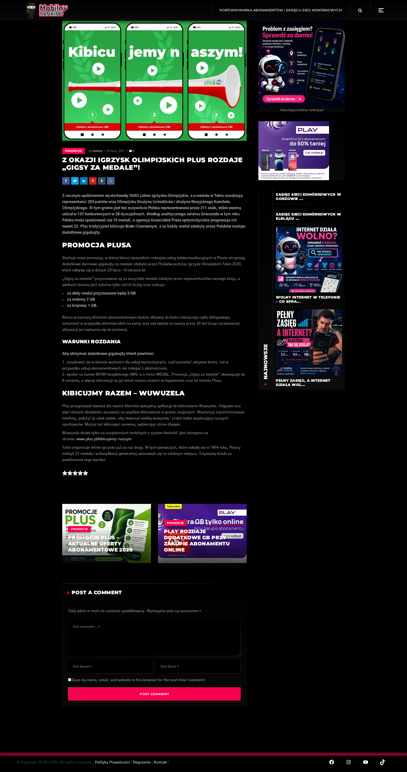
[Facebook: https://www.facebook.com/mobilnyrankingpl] (331, 762)
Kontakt (160, 762)
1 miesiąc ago (103, 529)
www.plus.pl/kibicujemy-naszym (104, 439)
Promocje (73, 151)
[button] (381, 10)
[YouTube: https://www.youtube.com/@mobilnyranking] (365, 762)
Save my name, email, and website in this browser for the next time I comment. (139, 680)
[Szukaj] (360, 10)
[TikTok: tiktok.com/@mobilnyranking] (382, 762)
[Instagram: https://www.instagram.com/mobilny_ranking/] (348, 762)
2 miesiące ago (200, 523)
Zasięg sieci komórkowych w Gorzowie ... (308, 196)
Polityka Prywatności (112, 762)
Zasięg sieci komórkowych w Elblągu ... (308, 216)
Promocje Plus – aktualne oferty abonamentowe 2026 (100, 544)
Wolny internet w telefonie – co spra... (308, 299)
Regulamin (142, 762)
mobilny (98, 150)
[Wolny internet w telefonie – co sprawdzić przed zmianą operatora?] (309, 259)
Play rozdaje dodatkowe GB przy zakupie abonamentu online (197, 540)
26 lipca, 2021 (116, 150)
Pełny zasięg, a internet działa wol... (303, 382)
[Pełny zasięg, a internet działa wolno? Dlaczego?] (309, 342)
